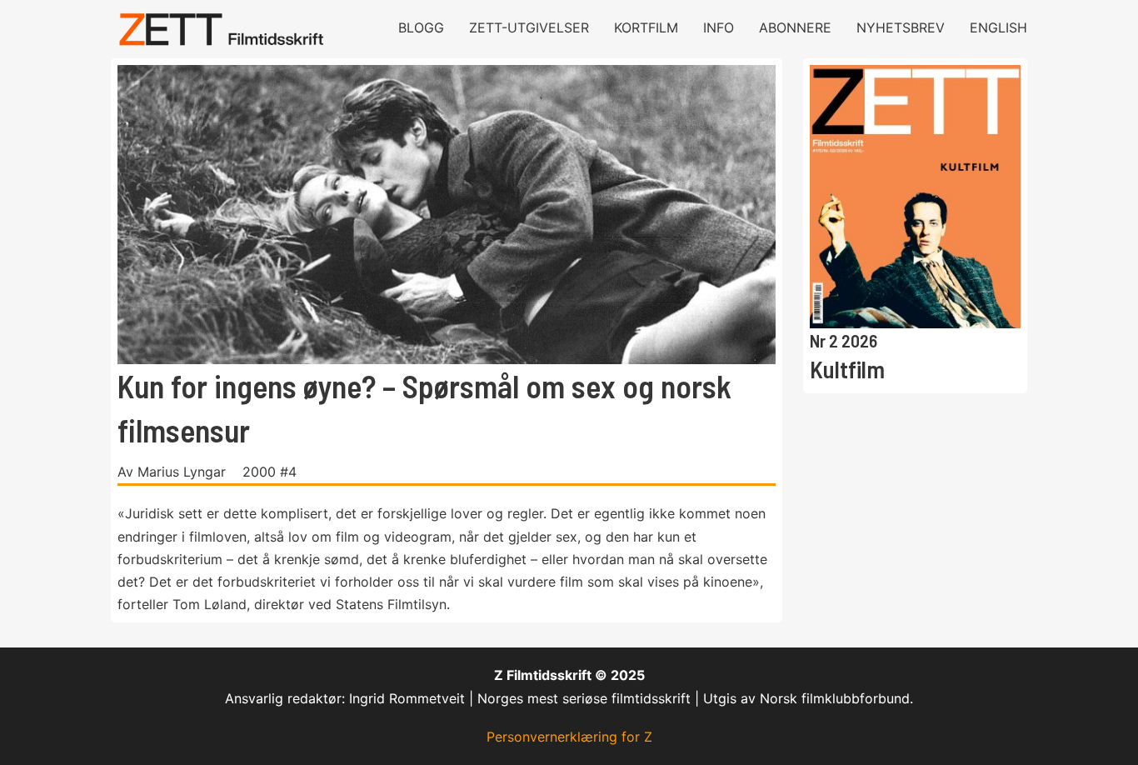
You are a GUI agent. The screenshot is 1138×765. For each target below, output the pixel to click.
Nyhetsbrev (900, 27)
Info (718, 27)
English (998, 27)
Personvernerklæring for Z (569, 736)
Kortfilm (646, 27)
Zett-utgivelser (529, 27)
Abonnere (795, 27)
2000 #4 (269, 471)
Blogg (421, 27)
